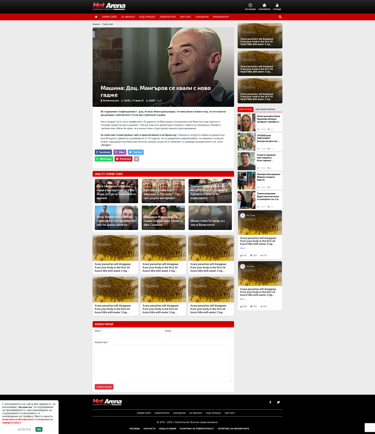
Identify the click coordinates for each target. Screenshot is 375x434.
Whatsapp (106, 159)
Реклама (134, 428)
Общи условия (167, 428)
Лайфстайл (108, 24)
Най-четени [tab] (245, 109)
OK (39, 429)
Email (168, 331)
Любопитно (162, 412)
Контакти (149, 428)
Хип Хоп (230, 412)
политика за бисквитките (18, 419)
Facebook (104, 152)
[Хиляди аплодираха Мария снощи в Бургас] (246, 180)
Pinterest (125, 159)
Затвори (24, 429)
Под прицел (213, 412)
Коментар (101, 342)
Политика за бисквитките (233, 428)
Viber (122, 152)
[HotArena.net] (107, 402)
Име (98, 331)
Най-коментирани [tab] (265, 109)
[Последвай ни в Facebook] (270, 402)
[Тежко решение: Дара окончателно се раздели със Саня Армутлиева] (246, 200)
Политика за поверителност (197, 428)
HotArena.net (111, 100)
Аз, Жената (195, 412)
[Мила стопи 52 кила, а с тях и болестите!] (210, 218)
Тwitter (137, 152)
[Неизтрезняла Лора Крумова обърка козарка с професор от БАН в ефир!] (246, 122)
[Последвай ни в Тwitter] (278, 402)
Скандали (179, 412)
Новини (96, 24)
